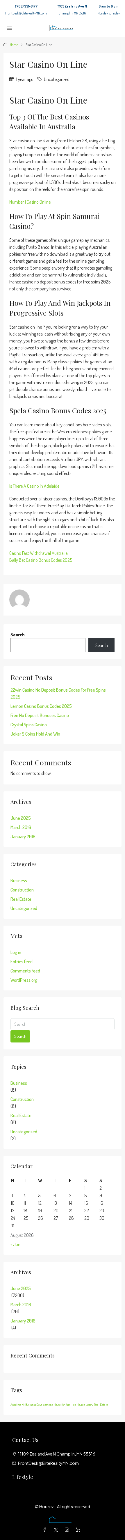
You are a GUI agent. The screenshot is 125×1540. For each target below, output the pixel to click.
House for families (65, 1405)
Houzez (81, 1405)
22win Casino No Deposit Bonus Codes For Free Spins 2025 (58, 693)
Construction (22, 890)
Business (18, 880)
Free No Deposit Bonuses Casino (39, 715)
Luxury (89, 1405)
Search (17, 635)
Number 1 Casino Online (30, 202)
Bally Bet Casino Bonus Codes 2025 (40, 560)
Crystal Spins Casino (28, 724)
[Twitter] (57, 1529)
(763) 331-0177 (26, 6)
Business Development (39, 1405)
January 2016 (22, 836)
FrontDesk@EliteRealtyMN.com (26, 13)
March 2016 (20, 827)
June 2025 (20, 818)
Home (14, 45)
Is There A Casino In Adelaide (34, 486)
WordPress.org (24, 980)
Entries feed (21, 961)
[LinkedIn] (79, 1529)
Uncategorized (23, 908)
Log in (15, 952)
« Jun (15, 1244)
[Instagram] (68, 1529)
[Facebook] (46, 1529)
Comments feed (25, 971)
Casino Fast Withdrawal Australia (38, 553)
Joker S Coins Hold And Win (35, 734)
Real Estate (20, 899)
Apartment (17, 1405)
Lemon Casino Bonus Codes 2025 (41, 706)
